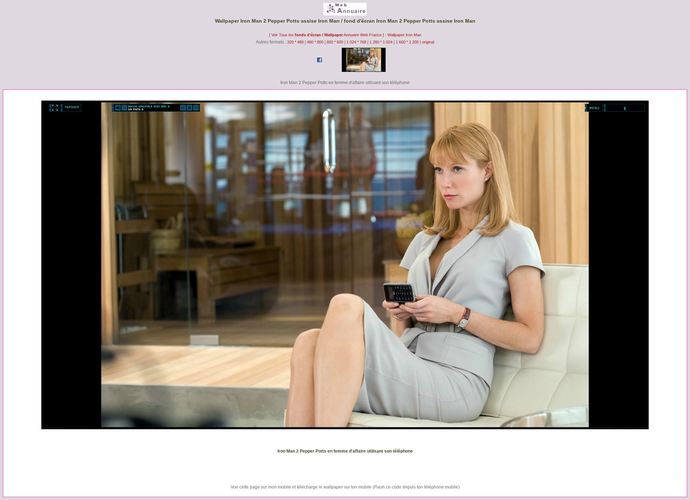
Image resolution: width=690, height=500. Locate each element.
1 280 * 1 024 (380, 42)
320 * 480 (295, 42)
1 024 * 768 (356, 42)
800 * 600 (335, 42)
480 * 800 (315, 42)
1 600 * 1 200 (407, 42)
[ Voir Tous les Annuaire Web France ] (327, 35)
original (428, 42)
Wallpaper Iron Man (404, 35)
